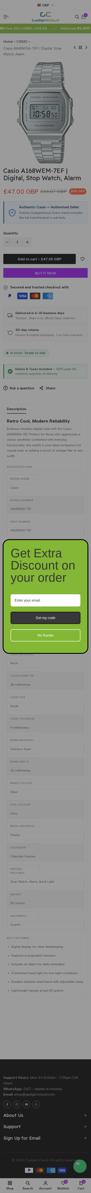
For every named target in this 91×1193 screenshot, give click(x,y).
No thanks (45, 635)
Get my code (45, 618)
